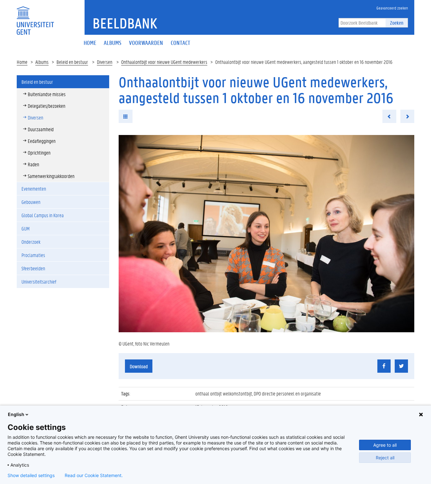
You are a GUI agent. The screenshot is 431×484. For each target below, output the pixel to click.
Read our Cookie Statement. (94, 475)
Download (139, 366)
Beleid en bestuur (72, 61)
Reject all (385, 457)
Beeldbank (124, 23)
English (16, 414)
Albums (42, 61)
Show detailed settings (31, 475)
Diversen (104, 61)
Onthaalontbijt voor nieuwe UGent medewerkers (164, 61)
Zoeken (396, 22)
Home (22, 61)
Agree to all (385, 445)
